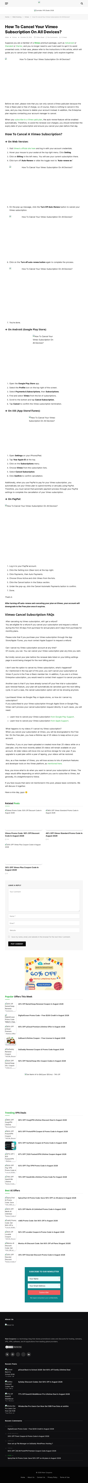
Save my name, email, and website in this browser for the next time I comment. (40, 937)
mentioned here (55, 763)
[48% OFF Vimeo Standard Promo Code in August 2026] (64, 819)
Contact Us (41, 1477)
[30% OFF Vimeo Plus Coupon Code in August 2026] (23, 853)
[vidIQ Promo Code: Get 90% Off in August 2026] (10, 1223)
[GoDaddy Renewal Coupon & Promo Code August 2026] (10, 1052)
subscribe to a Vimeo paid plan (28, 119)
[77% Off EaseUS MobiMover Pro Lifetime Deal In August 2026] (10, 1397)
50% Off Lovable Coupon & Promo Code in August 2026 (41, 1232)
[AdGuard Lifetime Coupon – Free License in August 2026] (10, 1041)
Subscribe (44, 1292)
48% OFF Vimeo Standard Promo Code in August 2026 (64, 834)
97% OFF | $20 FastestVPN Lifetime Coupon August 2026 (42, 1154)
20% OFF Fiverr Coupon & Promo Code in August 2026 (28, 1436)
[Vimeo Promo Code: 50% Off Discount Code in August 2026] (23, 819)
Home (23, 1477)
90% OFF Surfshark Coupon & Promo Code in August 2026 (42, 1143)
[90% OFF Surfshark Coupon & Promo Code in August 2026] (10, 1145)
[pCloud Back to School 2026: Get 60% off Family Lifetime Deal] (10, 1372)
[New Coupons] (44, 3)
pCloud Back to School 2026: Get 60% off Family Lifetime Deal (44, 1370)
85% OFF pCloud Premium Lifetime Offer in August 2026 (41, 1027)
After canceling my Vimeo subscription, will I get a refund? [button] (31, 621)
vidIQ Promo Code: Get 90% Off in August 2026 (38, 1221)
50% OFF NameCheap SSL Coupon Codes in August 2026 (42, 1061)
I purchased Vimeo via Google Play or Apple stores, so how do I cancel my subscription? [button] (39, 699)
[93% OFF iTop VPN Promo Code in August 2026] (10, 1168)
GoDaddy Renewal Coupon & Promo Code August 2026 (41, 1049)
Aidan (7, 37)
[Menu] (6, 3)
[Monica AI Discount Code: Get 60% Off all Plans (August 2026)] (10, 1246)
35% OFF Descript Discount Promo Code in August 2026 (41, 1255)
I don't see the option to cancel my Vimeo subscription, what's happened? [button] (39, 667)
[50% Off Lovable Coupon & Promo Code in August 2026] (10, 1235)
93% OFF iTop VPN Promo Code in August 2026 (38, 1166)
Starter (19, 46)
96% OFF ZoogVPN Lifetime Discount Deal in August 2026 (42, 1120)
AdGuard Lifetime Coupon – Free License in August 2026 (41, 1038)
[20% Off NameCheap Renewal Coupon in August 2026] (10, 1007)
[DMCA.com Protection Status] (13, 1347)
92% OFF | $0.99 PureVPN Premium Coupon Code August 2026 (32, 1451)
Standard (9, 46)
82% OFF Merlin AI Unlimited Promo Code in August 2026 (42, 1209)
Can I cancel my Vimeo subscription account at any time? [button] (31, 648)
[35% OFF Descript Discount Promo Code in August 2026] (10, 1257)
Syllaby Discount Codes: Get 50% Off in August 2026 (40, 1382)
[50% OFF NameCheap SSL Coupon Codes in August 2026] (10, 1063)
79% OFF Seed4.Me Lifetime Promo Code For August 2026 (42, 1177)
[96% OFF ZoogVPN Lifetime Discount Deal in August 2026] (10, 1123)
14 (8, 839)
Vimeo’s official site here (25, 148)
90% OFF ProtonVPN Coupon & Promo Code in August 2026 (43, 1131)
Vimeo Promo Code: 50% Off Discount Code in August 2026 (22, 834)
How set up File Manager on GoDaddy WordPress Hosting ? (30, 1443)
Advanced (69, 43)
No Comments (53, 37)
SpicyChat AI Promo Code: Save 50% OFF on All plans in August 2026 (47, 1198)
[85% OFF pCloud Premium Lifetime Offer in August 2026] (10, 1029)
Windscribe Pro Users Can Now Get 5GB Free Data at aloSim (43, 1406)
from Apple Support (59, 721)
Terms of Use (65, 1477)
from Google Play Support (62, 717)
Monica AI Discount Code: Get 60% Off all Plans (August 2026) (44, 1243)
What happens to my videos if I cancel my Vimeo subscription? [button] (33, 729)
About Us (31, 1477)
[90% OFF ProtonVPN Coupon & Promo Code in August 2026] (10, 1134)
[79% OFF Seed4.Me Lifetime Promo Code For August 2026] (10, 1180)
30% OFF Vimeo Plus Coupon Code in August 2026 (22, 868)
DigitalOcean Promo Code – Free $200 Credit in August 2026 (43, 1015)
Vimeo (14, 37)
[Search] (81, 3)
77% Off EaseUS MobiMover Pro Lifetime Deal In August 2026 (44, 1394)
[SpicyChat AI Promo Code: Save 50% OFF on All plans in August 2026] (10, 1200)
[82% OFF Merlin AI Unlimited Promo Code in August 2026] (10, 1212)
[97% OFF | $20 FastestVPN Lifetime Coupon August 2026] (10, 1157)
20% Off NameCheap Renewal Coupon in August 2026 (40, 1004)
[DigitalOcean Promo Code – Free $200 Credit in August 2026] (10, 1018)
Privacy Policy (52, 1477)
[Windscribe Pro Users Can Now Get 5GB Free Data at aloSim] (10, 1409)
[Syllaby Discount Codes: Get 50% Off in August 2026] (10, 1384)
